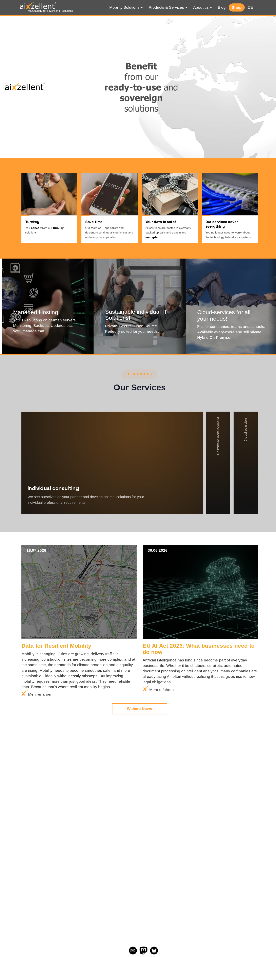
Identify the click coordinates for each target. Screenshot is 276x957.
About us (201, 7)
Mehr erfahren (41, 342)
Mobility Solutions (125, 7)
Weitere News (139, 709)
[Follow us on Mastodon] (143, 953)
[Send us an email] (133, 953)
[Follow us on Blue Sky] (154, 953)
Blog (222, 7)
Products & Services (167, 7)
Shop (237, 7)
